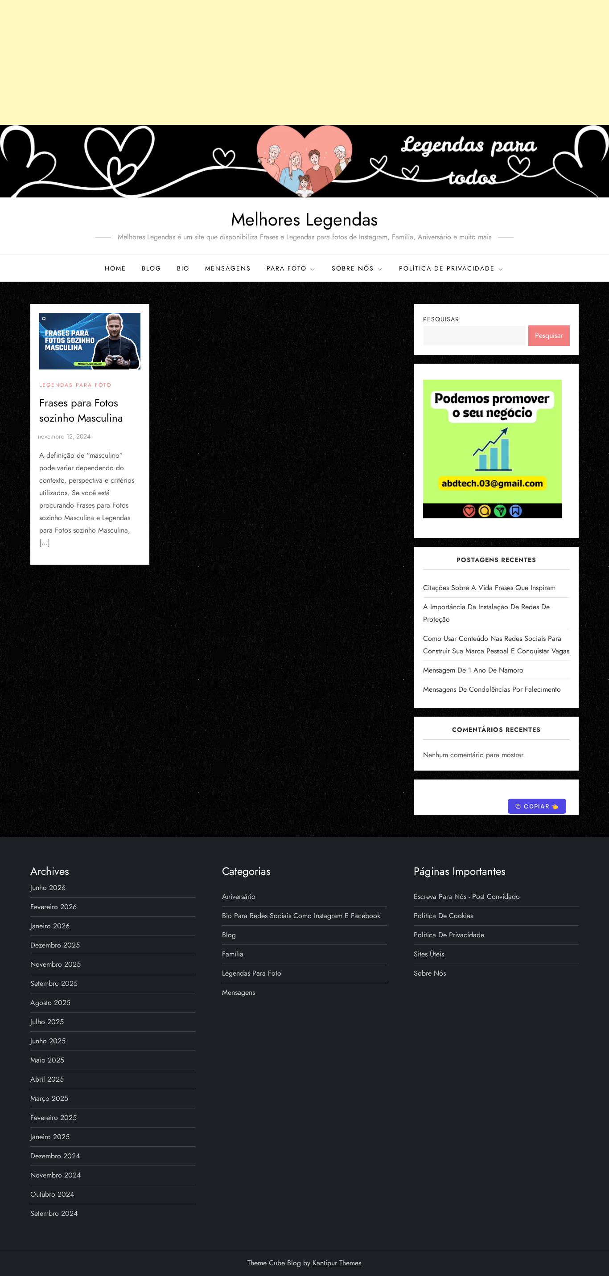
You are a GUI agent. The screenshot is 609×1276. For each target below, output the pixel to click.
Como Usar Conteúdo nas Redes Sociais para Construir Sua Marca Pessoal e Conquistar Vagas (496, 644)
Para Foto (287, 268)
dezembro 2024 (55, 1156)
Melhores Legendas (304, 219)
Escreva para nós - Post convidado (467, 896)
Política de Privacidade (447, 268)
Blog (151, 268)
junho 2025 (48, 1041)
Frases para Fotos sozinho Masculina (81, 410)
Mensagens (228, 268)
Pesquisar (441, 319)
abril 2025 (47, 1079)
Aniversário (238, 896)
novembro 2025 (55, 964)
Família (232, 954)
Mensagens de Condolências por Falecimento (492, 689)
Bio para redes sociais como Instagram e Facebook (301, 916)
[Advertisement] (304, 62)
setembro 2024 (54, 1213)
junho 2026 (48, 887)
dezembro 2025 (55, 945)
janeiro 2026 (50, 926)
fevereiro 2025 (53, 1117)
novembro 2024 (55, 1175)
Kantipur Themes (337, 1263)
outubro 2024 (52, 1194)
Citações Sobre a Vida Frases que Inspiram (489, 588)
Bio (183, 268)
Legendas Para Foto (75, 385)
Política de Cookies (443, 916)
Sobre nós (353, 268)
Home (115, 268)
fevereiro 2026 (53, 907)
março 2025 (49, 1098)
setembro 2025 (54, 983)
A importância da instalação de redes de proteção (486, 613)
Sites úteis (429, 954)
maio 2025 (47, 1060)
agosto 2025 (50, 1002)
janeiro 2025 (50, 1137)
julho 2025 (47, 1022)
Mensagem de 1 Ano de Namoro (473, 670)
